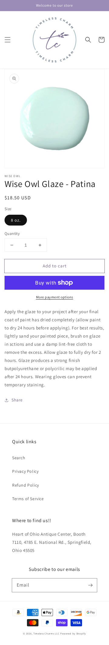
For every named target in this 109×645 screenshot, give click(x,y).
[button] (7, 39)
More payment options (54, 297)
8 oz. (16, 220)
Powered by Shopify (73, 633)
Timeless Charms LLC (46, 633)
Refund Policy (25, 485)
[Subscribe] (90, 585)
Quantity (12, 233)
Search (18, 457)
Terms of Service (28, 498)
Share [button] (17, 400)
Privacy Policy (25, 471)
